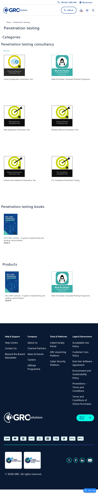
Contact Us (11, 348)
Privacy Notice (12, 491)
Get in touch (81, 417)
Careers (32, 359)
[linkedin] (82, 460)
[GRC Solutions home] (23, 418)
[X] (69, 460)
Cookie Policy (30, 491)
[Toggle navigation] (87, 10)
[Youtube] (90, 460)
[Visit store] (81, 10)
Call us (70, 10)
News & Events (36, 354)
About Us (32, 342)
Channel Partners (37, 348)
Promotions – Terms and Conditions (79, 387)
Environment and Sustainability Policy (81, 374)
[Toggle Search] (93, 10)
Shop (8, 22)
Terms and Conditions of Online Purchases (81, 400)
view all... (6, 50)
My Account (87, 2)
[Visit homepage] (15, 10)
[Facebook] (76, 460)
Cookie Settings (49, 491)
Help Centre (11, 342)
